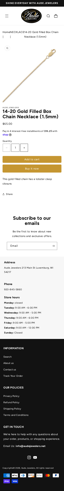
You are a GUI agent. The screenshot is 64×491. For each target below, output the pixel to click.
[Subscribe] (53, 246)
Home (6, 32)
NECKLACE (17, 32)
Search (7, 356)
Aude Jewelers (28, 468)
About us (8, 363)
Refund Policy (11, 402)
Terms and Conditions (16, 415)
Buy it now (32, 168)
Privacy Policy (11, 396)
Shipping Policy (12, 408)
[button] (7, 16)
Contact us (9, 369)
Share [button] (9, 194)
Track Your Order (13, 375)
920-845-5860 (13, 289)
